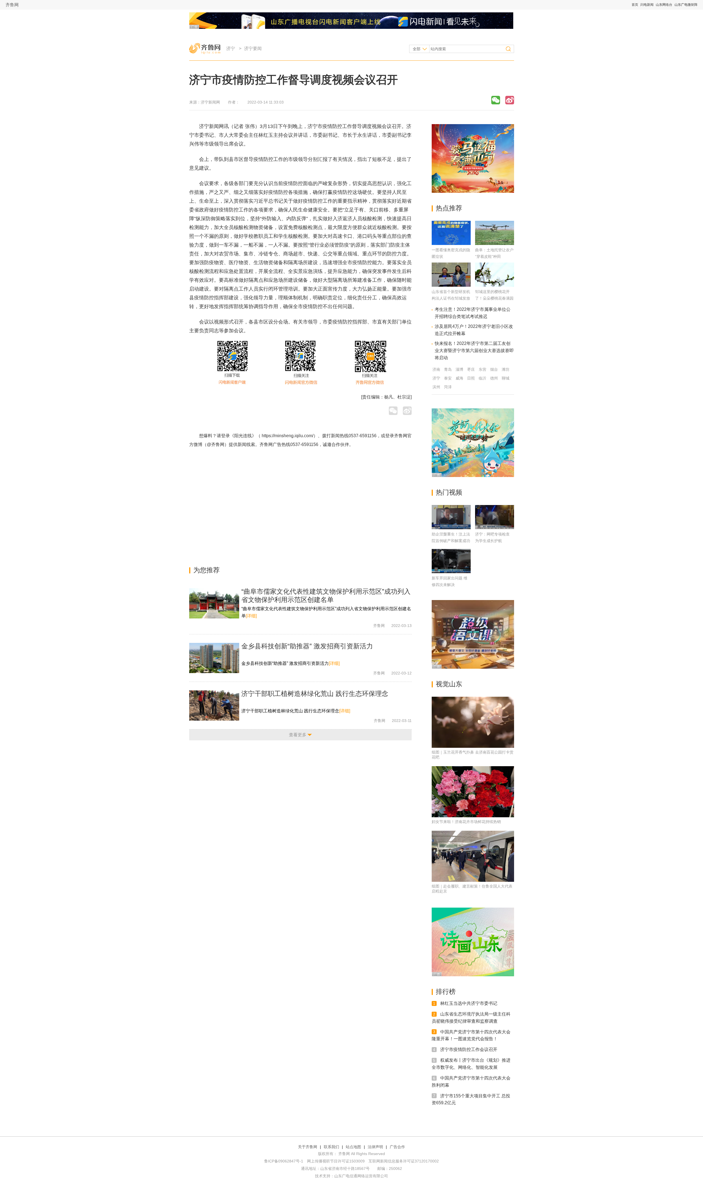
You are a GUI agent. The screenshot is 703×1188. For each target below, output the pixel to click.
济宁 (230, 48)
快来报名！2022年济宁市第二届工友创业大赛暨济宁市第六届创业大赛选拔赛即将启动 (474, 350)
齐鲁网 (12, 4)
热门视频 (449, 492)
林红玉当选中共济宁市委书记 (468, 1003)
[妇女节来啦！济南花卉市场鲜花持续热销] (473, 791)
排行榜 (446, 991)
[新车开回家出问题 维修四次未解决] (451, 561)
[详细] (251, 615)
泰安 (448, 378)
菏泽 (448, 387)
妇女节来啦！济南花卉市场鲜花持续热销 (466, 821)
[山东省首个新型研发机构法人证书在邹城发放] (451, 285)
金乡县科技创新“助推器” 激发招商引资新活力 (307, 646)
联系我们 (331, 1147)
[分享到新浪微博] (509, 100)
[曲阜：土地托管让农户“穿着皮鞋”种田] (494, 243)
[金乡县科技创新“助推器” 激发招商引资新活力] (214, 658)
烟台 (494, 369)
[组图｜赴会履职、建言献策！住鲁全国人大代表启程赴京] (473, 856)
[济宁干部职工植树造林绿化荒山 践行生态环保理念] (214, 705)
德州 (494, 378)
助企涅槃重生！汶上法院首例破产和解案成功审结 (451, 541)
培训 (293, 289)
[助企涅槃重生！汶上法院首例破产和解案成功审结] (451, 517)
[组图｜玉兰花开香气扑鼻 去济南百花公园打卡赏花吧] (473, 722)
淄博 (459, 369)
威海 (459, 378)
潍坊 (505, 369)
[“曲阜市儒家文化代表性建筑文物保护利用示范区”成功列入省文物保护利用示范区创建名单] (214, 603)
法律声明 (375, 1147)
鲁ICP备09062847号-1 (283, 1161)
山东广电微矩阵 (686, 5)
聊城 (505, 378)
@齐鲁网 (215, 444)
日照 (471, 378)
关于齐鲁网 (307, 1147)
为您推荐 (206, 570)
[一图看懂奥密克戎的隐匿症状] (451, 243)
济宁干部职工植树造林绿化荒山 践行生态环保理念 (314, 693)
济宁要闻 (253, 48)
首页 (635, 5)
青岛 (448, 369)
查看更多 (297, 734)
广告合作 (397, 1147)
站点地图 (353, 1147)
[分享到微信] (495, 100)
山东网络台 (664, 5)
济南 (436, 369)
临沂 (482, 378)
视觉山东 (449, 684)
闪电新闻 (647, 5)
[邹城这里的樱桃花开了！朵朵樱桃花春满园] (494, 285)
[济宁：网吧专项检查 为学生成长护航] (494, 517)
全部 (416, 49)
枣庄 (471, 369)
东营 (482, 369)
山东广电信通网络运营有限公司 (361, 1176)
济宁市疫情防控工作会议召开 (468, 1049)
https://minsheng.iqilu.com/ (287, 435)
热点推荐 (449, 208)
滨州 (436, 387)
